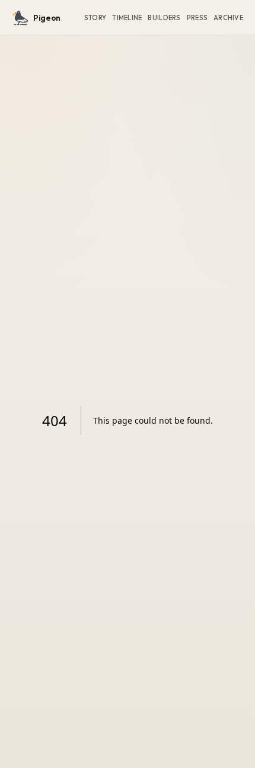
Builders (164, 18)
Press (197, 18)
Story (95, 18)
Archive (228, 18)
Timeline (127, 18)
